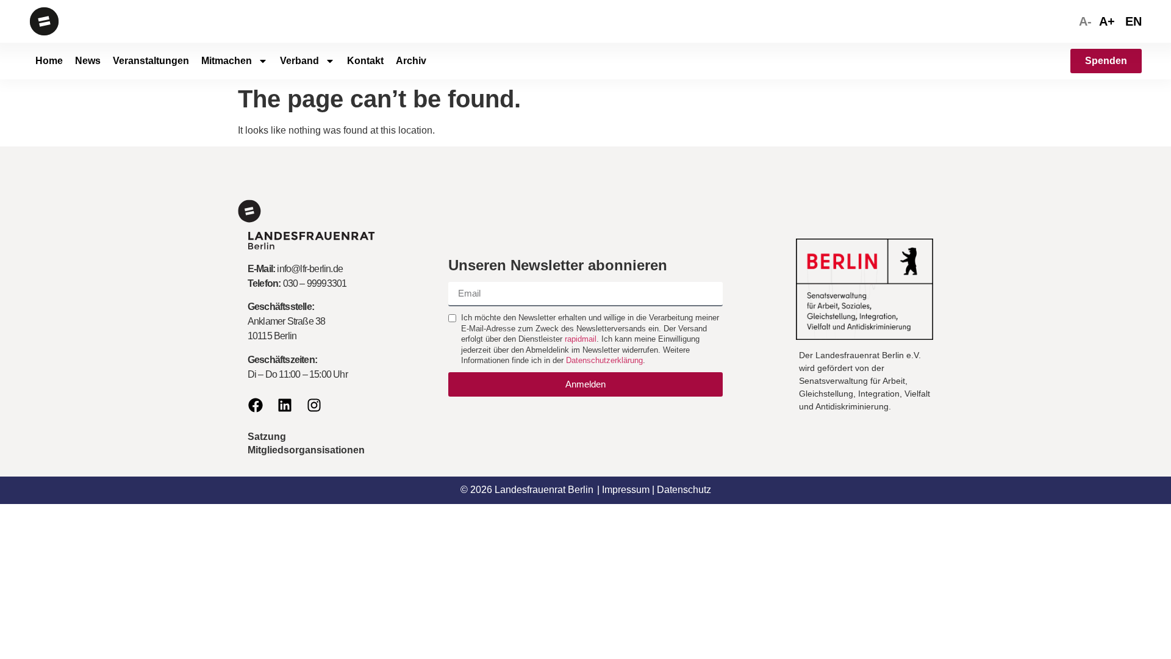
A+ (1107, 21)
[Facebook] (255, 405)
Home (49, 61)
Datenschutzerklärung (604, 360)
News (88, 61)
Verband (299, 61)
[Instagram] (314, 405)
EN (1133, 21)
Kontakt (365, 61)
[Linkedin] (284, 405)
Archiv (411, 61)
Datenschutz (684, 489)
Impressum (626, 489)
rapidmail (580, 339)
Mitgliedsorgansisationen (306, 450)
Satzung (267, 436)
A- (1085, 21)
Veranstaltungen (151, 61)
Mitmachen (226, 61)
